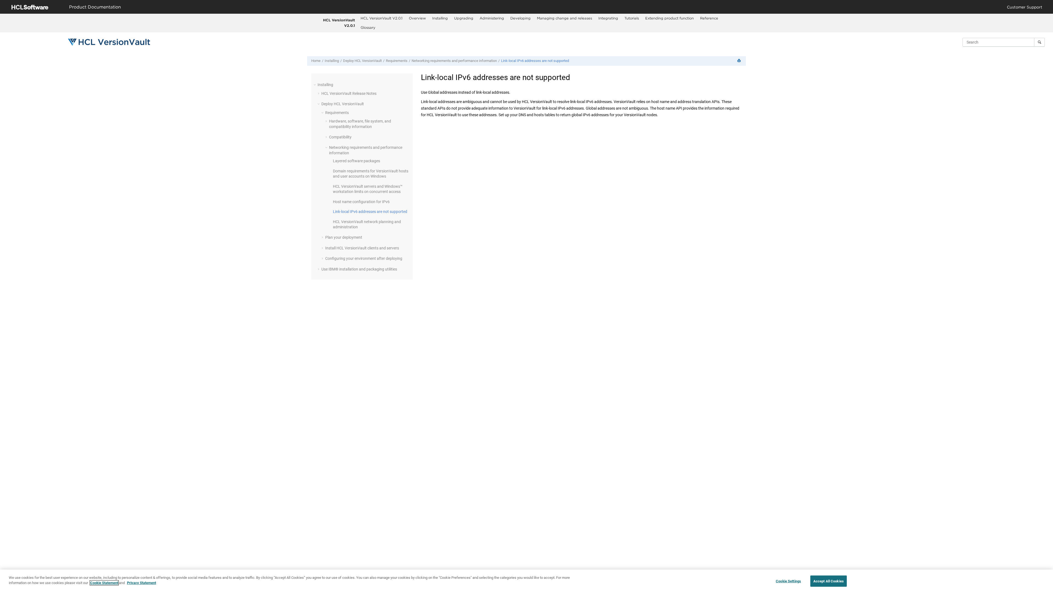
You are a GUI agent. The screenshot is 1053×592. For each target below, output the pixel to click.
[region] (526, 581)
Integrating (608, 18)
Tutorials (631, 18)
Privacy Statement (141, 583)
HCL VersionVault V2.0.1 (339, 22)
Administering (492, 18)
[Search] (1039, 42)
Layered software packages (356, 161)
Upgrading (463, 18)
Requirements (396, 61)
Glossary (368, 27)
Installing (440, 18)
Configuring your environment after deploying (363, 258)
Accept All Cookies (828, 581)
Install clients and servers (362, 248)
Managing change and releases (564, 18)
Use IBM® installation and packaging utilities (359, 269)
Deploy (362, 61)
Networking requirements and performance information (454, 61)
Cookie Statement (104, 583)
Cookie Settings (788, 581)
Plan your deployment (343, 237)
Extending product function (669, 18)
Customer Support (1024, 7)
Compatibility (340, 137)
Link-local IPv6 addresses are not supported (535, 61)
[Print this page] (739, 61)
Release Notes (349, 93)
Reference (709, 18)
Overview (417, 18)
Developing (520, 18)
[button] (315, 85)
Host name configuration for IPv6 (361, 202)
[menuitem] (382, 18)
